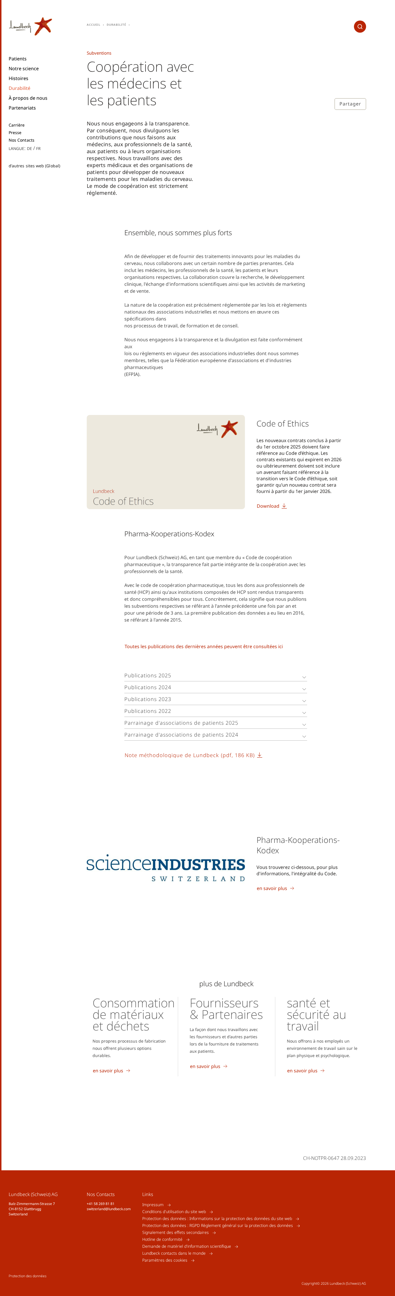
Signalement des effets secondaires (175, 1232)
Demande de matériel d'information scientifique (186, 1246)
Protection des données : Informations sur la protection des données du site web (217, 1219)
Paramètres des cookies (164, 1260)
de (29, 148)
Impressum (153, 1205)
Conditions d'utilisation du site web (174, 1212)
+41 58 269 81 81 (101, 1203)
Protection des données (28, 1275)
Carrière (17, 125)
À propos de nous (28, 98)
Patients (18, 58)
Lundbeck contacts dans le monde (174, 1253)
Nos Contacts (21, 140)
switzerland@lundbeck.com (109, 1208)
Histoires (18, 78)
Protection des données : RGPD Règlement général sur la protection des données (217, 1226)
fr (38, 148)
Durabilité (19, 88)
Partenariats (22, 108)
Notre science (24, 68)
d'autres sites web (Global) (34, 165)
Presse (15, 132)
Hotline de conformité (162, 1239)
